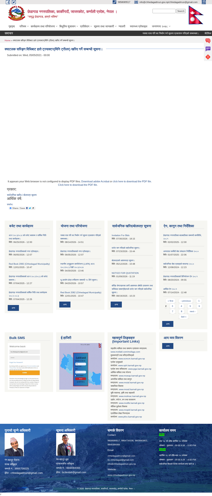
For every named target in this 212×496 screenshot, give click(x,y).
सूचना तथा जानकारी (104, 26)
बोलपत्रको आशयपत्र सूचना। (123, 260)
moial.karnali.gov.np (134, 382)
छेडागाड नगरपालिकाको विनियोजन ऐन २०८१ (180, 276)
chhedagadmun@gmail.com (27, 472)
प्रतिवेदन (84, 26)
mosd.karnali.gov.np (134, 389)
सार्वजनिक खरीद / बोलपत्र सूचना (22, 195)
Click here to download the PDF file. (78, 185)
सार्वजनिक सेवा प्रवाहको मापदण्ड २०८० (178, 264)
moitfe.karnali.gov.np (134, 403)
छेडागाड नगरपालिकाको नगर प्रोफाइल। (24, 251)
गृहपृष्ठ (12, 26)
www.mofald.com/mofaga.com (125, 351)
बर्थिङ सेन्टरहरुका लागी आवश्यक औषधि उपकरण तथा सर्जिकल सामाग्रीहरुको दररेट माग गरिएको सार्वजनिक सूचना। (132, 289)
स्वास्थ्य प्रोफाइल (138, 26)
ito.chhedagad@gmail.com (121, 460)
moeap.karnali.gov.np (134, 375)
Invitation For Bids (120, 235)
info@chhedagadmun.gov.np (122, 464)
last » (183, 316)
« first (170, 301)
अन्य (13, 308)
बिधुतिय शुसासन (67, 26)
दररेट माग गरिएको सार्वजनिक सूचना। (126, 248)
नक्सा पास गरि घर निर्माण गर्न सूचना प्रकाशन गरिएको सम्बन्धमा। (163, 33)
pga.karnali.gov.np (142, 369)
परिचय (23, 26)
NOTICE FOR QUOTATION (125, 273)
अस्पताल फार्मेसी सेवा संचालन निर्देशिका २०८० (181, 251)
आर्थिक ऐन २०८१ (170, 289)
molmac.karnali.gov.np (135, 396)
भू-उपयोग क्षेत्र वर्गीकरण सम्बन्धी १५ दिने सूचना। (79, 280)
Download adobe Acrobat (95, 181)
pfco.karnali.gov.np (132, 416)
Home (8, 40)
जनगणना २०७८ (160, 26)
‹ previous (186, 301)
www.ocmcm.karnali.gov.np (131, 358)
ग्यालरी (122, 26)
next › (192, 311)
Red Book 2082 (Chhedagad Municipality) (29, 264)
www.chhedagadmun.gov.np (121, 475)
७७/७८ (10, 204)
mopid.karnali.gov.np (134, 410)
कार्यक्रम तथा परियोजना (43, 26)
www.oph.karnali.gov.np (129, 365)
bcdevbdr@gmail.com (74, 472)
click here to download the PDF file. (132, 181)
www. (130, 369)
